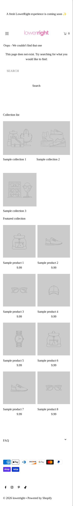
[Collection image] (20, 153)
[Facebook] (5, 487)
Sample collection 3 (14, 210)
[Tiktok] (25, 487)
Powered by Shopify (40, 498)
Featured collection (14, 218)
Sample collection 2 (48, 159)
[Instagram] (12, 487)
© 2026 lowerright (14, 498)
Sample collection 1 (14, 159)
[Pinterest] (19, 487)
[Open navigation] (11, 33)
